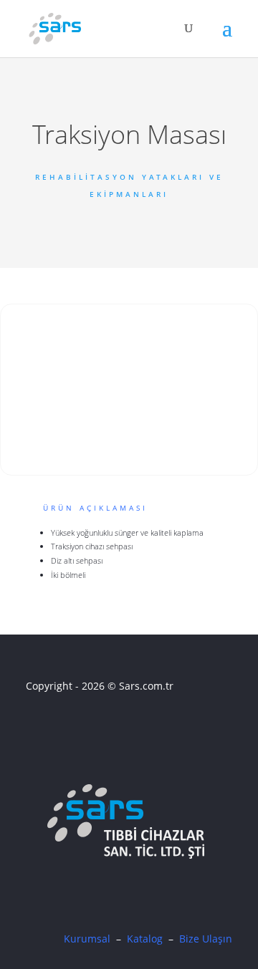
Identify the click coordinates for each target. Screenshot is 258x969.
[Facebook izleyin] (35, 726)
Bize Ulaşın (205, 938)
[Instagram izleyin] (84, 726)
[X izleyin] (59, 726)
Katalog (145, 938)
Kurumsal (87, 938)
